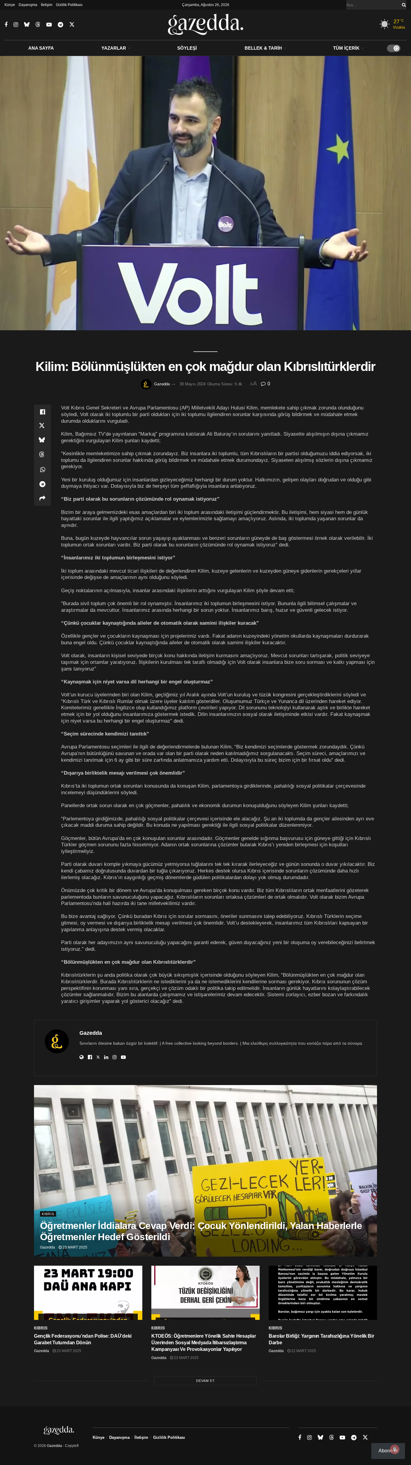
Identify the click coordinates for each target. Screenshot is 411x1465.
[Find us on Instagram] (16, 24)
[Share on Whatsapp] (42, 469)
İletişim (46, 5)
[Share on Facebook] (42, 412)
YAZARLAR (113, 48)
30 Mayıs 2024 (193, 384)
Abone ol (388, 1450)
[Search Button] (403, 5)
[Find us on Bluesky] (26, 24)
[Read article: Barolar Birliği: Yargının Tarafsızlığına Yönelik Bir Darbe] (323, 1293)
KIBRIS (48, 1214)
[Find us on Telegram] (60, 24)
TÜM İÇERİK (346, 48)
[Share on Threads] (42, 455)
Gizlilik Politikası (69, 5)
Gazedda (162, 384)
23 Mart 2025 (74, 1247)
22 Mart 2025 (303, 1351)
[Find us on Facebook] (6, 24)
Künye (10, 5)
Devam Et (205, 1381)
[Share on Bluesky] (42, 441)
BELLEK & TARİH (263, 48)
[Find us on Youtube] (49, 24)
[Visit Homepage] (206, 25)
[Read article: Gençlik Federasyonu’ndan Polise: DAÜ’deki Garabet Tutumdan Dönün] (88, 1293)
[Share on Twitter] (42, 426)
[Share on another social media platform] (42, 498)
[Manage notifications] (395, 1449)
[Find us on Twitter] (72, 24)
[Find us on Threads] (38, 24)
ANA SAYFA (41, 48)
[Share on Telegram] (42, 484)
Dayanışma (28, 5)
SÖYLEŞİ (187, 48)
